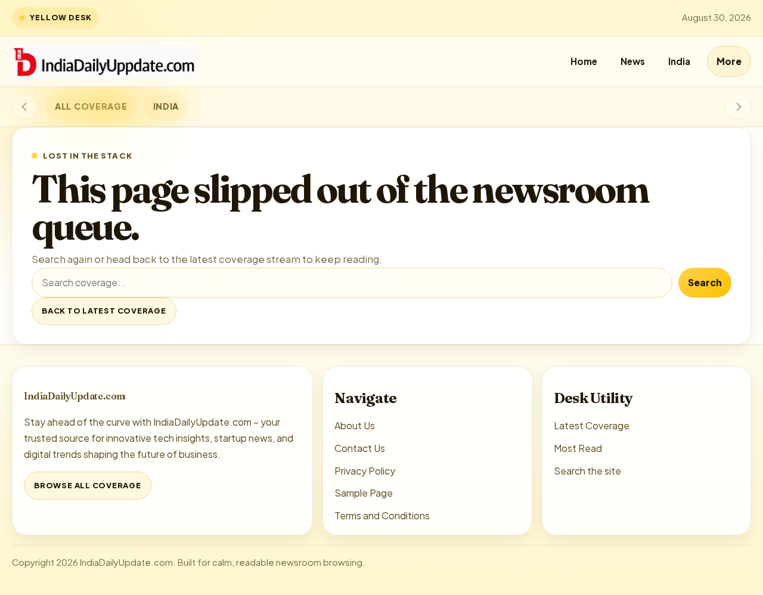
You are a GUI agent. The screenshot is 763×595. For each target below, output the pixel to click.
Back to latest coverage (104, 310)
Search (705, 282)
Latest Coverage (591, 425)
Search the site (587, 470)
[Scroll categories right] (738, 107)
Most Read (578, 448)
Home (583, 61)
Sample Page (363, 492)
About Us (354, 425)
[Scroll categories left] (25, 107)
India (679, 61)
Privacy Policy (364, 470)
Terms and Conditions (382, 515)
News (633, 61)
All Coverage (91, 106)
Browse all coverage (87, 485)
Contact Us (359, 448)
